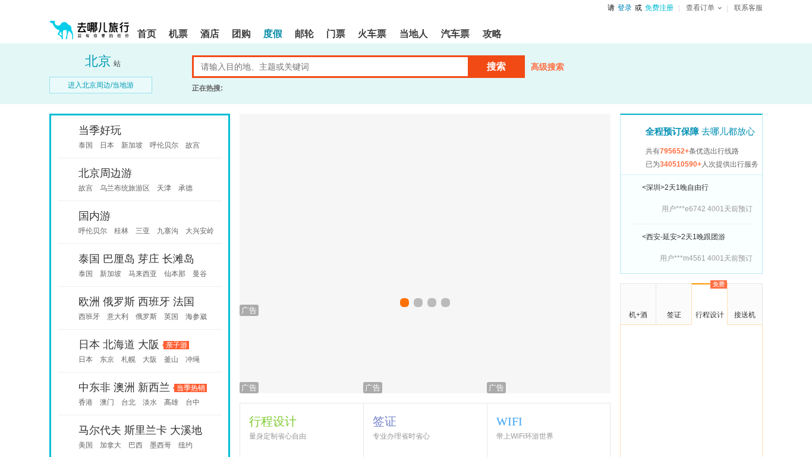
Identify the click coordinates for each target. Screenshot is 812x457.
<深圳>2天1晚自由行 (675, 187)
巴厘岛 (119, 259)
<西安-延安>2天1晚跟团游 (683, 237)
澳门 (107, 402)
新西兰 (154, 387)
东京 (107, 359)
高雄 (171, 402)
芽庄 (148, 259)
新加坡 (132, 145)
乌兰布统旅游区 (125, 188)
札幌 (128, 359)
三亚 (143, 231)
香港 (85, 402)
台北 (128, 402)
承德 (185, 188)
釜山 (171, 359)
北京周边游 (105, 173)
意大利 (117, 316)
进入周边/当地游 (101, 85)
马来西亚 (142, 274)
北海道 (119, 344)
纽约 (185, 445)
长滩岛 (178, 259)
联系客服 (748, 8)
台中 (192, 402)
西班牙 (154, 302)
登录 (625, 8)
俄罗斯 (119, 302)
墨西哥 (160, 445)
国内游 (94, 216)
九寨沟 (167, 231)
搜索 (496, 66)
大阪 (148, 344)
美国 (85, 445)
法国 (183, 302)
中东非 (94, 387)
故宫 (192, 145)
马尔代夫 (99, 430)
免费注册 (659, 8)
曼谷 (200, 274)
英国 (171, 316)
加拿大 (110, 445)
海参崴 (196, 316)
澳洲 (124, 387)
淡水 (150, 402)
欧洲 (89, 302)
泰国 (85, 145)
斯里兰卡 (145, 430)
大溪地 (186, 430)
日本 (107, 145)
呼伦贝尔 (164, 145)
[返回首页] (89, 25)
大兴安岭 (199, 231)
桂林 (121, 231)
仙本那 (174, 274)
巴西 (135, 445)
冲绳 (192, 359)
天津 (164, 188)
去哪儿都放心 (700, 131)
